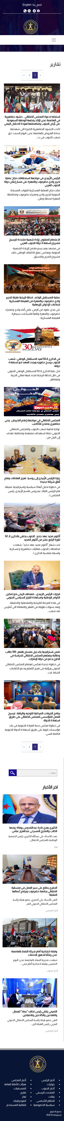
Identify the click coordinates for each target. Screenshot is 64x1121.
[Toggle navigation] (54, 39)
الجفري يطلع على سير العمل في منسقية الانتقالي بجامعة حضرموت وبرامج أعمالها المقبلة (34, 891)
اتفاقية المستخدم (16, 1104)
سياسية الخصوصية (44, 1104)
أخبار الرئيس (48, 1080)
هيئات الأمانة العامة (15, 1084)
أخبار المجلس (18, 1080)
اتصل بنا (37, 4)
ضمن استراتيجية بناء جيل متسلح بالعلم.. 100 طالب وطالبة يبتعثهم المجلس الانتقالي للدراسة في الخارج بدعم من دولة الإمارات (32, 655)
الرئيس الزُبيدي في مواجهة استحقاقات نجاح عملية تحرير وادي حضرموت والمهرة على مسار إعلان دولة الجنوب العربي (32, 182)
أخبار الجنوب (48, 1088)
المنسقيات (20, 1088)
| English (27, 4)
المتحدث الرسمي (45, 1092)
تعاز (24, 1096)
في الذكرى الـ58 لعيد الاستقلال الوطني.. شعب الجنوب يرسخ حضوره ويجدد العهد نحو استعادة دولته (34, 362)
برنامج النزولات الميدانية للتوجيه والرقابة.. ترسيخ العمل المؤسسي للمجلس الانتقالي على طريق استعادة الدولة (34, 717)
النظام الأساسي (46, 1100)
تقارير (23, 1092)
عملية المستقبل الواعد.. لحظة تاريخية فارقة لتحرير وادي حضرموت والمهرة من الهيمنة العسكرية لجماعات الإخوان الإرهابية (33, 301)
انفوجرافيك (19, 1100)
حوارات (51, 1084)
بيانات (51, 1096)
